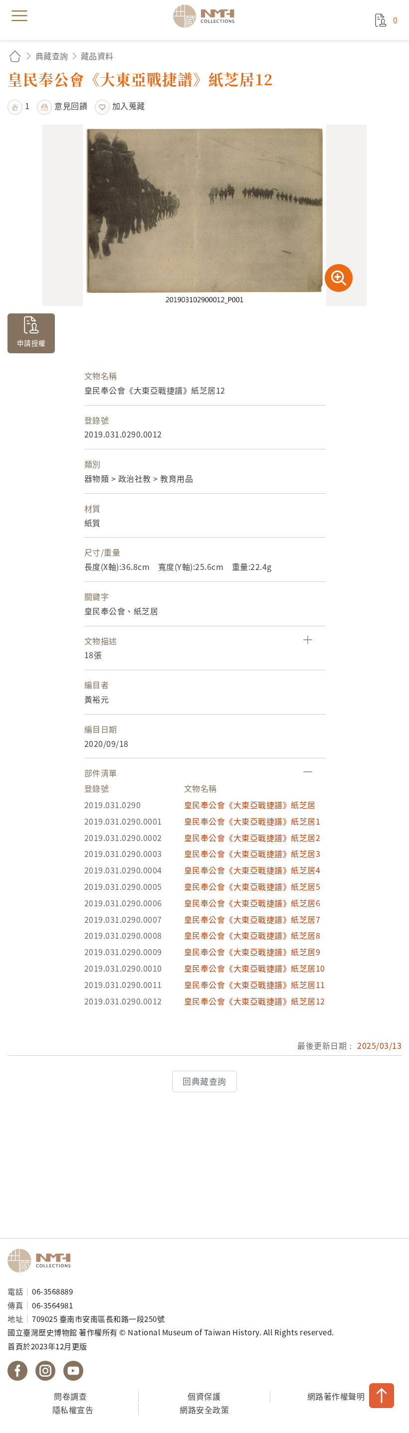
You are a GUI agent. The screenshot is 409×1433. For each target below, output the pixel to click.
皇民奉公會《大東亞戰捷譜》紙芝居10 (254, 968)
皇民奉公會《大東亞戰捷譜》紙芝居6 (252, 903)
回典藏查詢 (204, 1081)
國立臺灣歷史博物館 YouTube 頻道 (73, 1371)
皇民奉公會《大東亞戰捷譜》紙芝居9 (252, 952)
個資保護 (204, 1396)
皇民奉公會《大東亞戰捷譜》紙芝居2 (252, 838)
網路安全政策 (204, 1409)
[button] (18, 106)
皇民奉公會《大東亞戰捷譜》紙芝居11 (254, 985)
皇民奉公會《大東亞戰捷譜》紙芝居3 (252, 854)
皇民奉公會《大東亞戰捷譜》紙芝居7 (252, 919)
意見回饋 (70, 106)
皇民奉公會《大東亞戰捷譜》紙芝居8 (252, 935)
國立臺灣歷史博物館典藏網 (207, 16)
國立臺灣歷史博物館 (42, 1261)
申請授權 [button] (31, 343)
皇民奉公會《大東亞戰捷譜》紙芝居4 (252, 870)
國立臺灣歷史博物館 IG (45, 1371)
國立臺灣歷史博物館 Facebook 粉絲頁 (17, 1371)
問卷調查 (70, 1396)
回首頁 (14, 56)
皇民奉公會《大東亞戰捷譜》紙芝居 (250, 805)
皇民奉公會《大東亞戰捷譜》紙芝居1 (252, 821)
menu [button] (19, 16)
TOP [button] (381, 1395)
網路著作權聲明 (336, 1396)
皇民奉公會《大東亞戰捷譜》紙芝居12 (254, 1001)
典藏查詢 (51, 56)
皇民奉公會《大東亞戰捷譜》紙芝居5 (252, 886)
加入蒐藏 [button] (128, 106)
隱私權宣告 (73, 1409)
